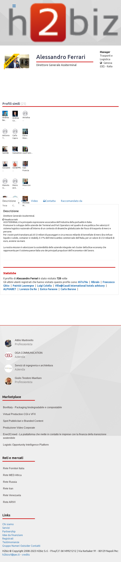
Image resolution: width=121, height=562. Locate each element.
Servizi (6, 527)
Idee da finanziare (12, 535)
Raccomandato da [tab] (71, 200)
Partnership (8, 531)
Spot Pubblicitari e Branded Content (23, 421)
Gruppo (6, 545)
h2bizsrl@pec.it (11, 554)
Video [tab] (34, 200)
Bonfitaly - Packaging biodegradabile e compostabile (32, 407)
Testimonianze (10, 542)
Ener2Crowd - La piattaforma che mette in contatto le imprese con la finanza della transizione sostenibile (54, 436)
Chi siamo (8, 524)
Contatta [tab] (50, 200)
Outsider (25, 545)
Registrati (7, 538)
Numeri (16, 545)
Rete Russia (10, 482)
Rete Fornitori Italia (13, 468)
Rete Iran (8, 488)
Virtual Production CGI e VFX (19, 414)
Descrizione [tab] (9, 200)
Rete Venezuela (12, 495)
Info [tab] (23, 200)
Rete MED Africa (12, 475)
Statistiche (9, 273)
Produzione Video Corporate (19, 427)
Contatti (35, 545)
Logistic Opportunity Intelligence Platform (26, 444)
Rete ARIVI (9, 502)
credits (26, 554)
